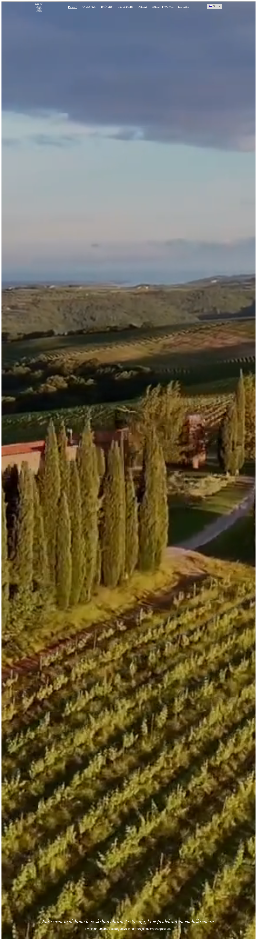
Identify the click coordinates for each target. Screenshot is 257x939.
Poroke (142, 6)
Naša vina (107, 6)
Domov (72, 6)
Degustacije (125, 6)
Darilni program (163, 6)
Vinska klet (89, 6)
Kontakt (183, 6)
